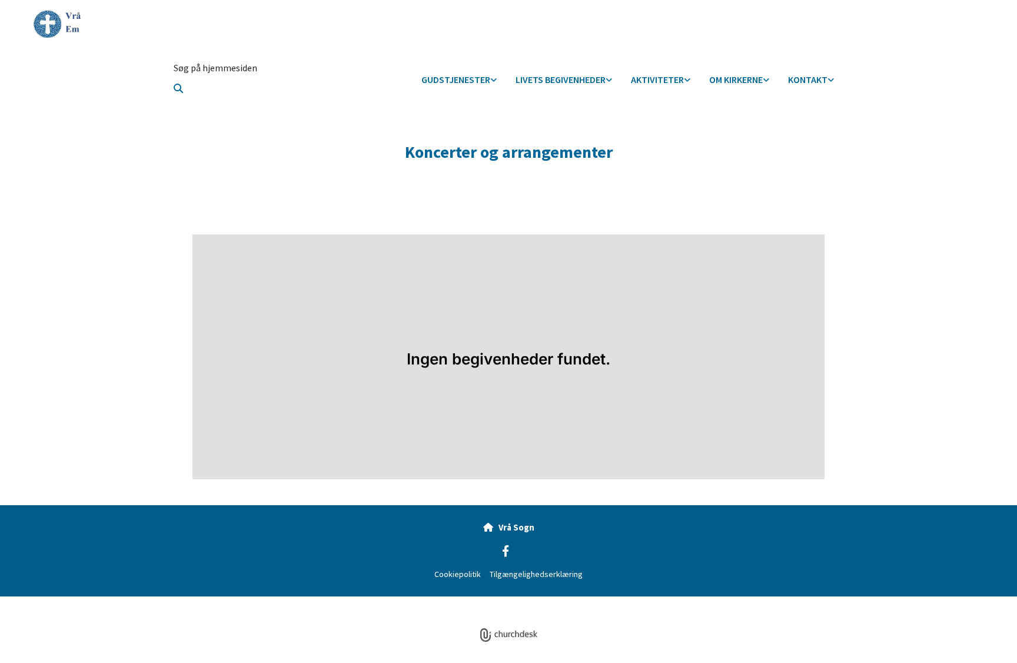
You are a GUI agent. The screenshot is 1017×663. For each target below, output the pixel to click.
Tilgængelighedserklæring (536, 574)
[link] (459, 80)
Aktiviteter (657, 79)
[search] (178, 88)
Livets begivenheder (561, 79)
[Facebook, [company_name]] (505, 550)
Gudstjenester (455, 79)
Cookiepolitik (457, 574)
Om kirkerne (736, 79)
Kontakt (807, 79)
